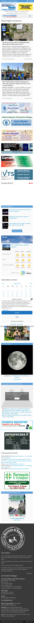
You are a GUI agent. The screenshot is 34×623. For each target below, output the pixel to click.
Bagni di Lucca (18, 13)
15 (26, 293)
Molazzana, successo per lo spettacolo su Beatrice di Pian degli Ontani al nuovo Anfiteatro (16, 409)
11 (8, 293)
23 (30, 296)
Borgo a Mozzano (10, 13)
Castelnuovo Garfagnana (14, 11)
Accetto (17, 398)
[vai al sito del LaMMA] (26, 272)
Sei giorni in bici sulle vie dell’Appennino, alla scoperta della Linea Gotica (16, 43)
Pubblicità (15, 1)
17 (3, 296)
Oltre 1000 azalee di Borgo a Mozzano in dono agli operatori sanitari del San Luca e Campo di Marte (16, 83)
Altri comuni (24, 13)
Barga (6, 11)
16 (30, 293)
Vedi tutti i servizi (17, 231)
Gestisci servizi (5, 310)
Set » (31, 283)
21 (21, 296)
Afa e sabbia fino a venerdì (20, 245)
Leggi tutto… (14, 247)
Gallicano (27, 11)
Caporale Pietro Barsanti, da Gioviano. (15, 464)
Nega (17, 317)
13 (17, 293)
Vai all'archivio (17, 379)
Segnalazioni (4, 1)
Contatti (10, 1)
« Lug (2, 283)
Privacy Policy (20, 324)
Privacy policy (16, 621)
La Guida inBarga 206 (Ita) (17, 518)
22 (26, 296)
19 (12, 296)
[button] (31, 299)
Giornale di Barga (8, 621)
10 (3, 293)
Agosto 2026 (17, 283)
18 (8, 296)
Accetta (17, 312)
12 (12, 293)
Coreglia (22, 11)
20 (17, 296)
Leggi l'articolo (25, 410)
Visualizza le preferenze (17, 321)
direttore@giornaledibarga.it (9, 605)
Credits (21, 621)
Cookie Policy (13, 324)
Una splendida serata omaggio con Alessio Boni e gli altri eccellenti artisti (19, 224)
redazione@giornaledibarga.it (8, 597)
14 (21, 293)
